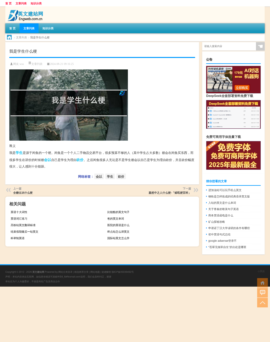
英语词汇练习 (19, 218)
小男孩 (261, 271)
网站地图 (95, 271)
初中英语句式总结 (219, 234)
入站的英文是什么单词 (222, 203)
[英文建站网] (26, 8)
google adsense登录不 (222, 241)
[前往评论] (261, 292)
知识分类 (36, 3)
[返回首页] (261, 282)
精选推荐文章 (81, 271)
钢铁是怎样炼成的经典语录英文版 (229, 196)
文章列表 (21, 3)
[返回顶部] (261, 302)
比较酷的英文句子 (118, 212)
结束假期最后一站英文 (24, 231)
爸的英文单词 (115, 218)
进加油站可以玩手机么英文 (225, 190)
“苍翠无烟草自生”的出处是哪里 (227, 247)
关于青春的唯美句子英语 (223, 209)
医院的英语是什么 (118, 225)
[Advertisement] (118, 314)
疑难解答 (106, 271)
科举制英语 (18, 238)
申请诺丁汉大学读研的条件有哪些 (229, 228)
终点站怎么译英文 (118, 231)
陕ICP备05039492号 (123, 271)
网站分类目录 (65, 271)
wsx (22, 64)
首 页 (8, 3)
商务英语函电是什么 (220, 215)
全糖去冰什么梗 (23, 192)
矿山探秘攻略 (216, 222)
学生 (19, 152)
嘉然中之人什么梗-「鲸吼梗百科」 (170, 192)
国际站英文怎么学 (118, 238)
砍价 (80, 159)
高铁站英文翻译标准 (23, 225)
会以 (47, 159)
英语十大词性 (19, 212)
